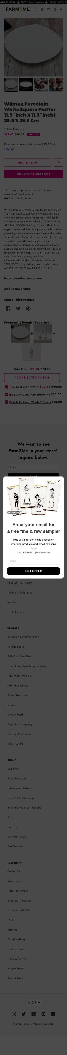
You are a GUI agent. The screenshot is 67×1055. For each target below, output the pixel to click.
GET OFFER (33, 571)
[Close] (59, 481)
